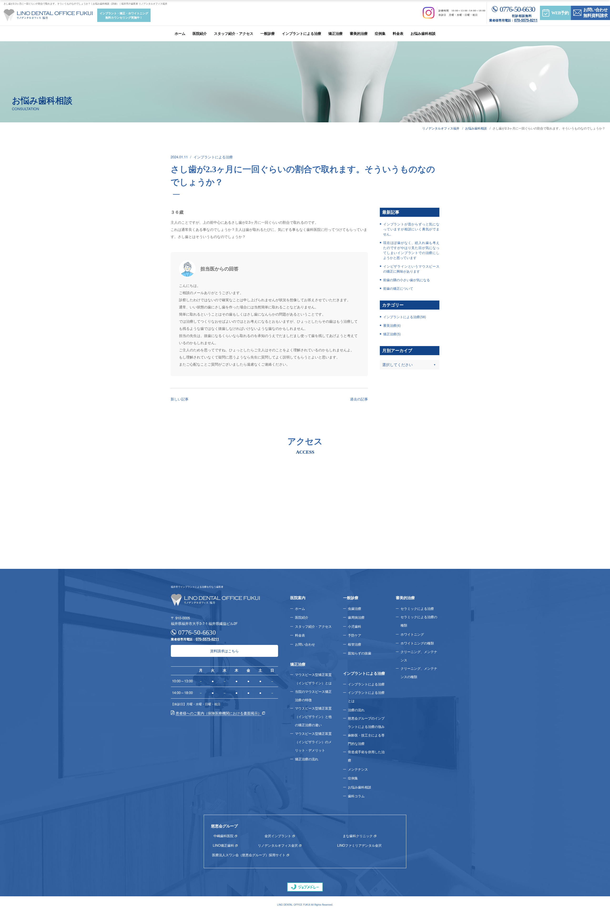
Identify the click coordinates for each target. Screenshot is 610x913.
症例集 (380, 34)
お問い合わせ (305, 644)
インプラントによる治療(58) (404, 316)
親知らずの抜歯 (359, 653)
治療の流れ (356, 709)
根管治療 (354, 644)
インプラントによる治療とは (366, 696)
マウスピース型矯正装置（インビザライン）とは (313, 678)
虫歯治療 (354, 608)
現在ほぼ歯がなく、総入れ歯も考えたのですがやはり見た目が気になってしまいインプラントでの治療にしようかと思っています (411, 250)
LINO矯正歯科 (223, 845)
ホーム (180, 34)
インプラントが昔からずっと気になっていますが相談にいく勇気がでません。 (411, 229)
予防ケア (354, 635)
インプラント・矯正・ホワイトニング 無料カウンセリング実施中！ (124, 15)
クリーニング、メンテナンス (419, 655)
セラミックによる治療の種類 (419, 621)
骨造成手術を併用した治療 (366, 756)
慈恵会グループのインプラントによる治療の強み (366, 722)
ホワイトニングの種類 (417, 643)
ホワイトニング (412, 634)
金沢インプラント (277, 835)
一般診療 (267, 34)
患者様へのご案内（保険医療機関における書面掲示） (218, 713)
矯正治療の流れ (306, 759)
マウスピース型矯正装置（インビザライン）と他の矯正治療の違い (313, 716)
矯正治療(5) (392, 334)
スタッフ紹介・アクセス (233, 34)
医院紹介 (200, 34)
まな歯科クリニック (358, 835)
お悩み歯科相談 (423, 34)
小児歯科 (354, 626)
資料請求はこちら (224, 650)
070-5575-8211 (526, 20)
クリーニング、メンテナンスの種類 (419, 672)
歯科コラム (356, 796)
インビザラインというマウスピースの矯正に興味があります (411, 269)
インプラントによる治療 (301, 34)
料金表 (398, 34)
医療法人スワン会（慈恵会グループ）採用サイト (248, 854)
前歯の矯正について (398, 288)
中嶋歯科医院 (224, 835)
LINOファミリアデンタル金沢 (359, 845)
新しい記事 (179, 398)
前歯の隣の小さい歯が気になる (406, 279)
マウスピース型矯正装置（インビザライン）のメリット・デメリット (313, 741)
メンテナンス (358, 769)
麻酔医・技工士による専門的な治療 (366, 739)
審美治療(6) (392, 325)
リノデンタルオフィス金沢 (278, 845)
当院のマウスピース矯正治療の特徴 (313, 695)
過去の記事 (359, 398)
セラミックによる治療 (417, 608)
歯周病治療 (356, 617)
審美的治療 (359, 34)
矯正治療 (335, 34)
